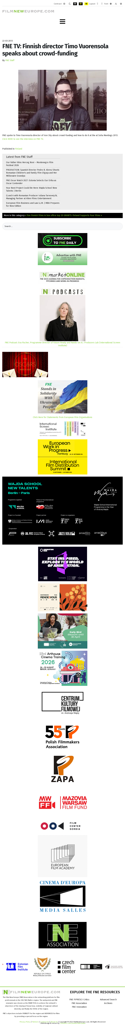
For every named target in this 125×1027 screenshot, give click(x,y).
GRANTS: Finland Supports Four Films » (83, 215)
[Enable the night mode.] (69, 3)
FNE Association (79, 1003)
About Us (54, 1022)
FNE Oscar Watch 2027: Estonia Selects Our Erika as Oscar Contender (31, 182)
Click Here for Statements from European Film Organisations (62, 417)
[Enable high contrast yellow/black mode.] (86, 3)
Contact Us (44, 1022)
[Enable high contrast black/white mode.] (75, 3)
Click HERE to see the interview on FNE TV (22, 139)
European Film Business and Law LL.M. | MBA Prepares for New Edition (32, 204)
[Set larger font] (121, 3)
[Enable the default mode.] (64, 3)
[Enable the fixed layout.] (97, 3)
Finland (18, 149)
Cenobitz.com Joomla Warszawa (72, 1023)
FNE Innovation (79, 1007)
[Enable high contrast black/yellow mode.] (81, 3)
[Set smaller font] (110, 3)
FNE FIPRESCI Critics (79, 999)
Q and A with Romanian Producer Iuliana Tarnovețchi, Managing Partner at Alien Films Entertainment (31, 197)
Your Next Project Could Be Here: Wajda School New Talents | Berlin (31, 189)
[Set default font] (116, 3)
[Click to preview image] (62, 100)
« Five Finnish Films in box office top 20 (44, 215)
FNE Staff (9, 60)
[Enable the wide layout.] (101, 3)
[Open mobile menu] (62, 21)
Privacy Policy (25, 1022)
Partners (35, 1022)
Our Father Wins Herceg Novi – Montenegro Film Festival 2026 (29, 164)
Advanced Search (108, 999)
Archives (108, 1003)
